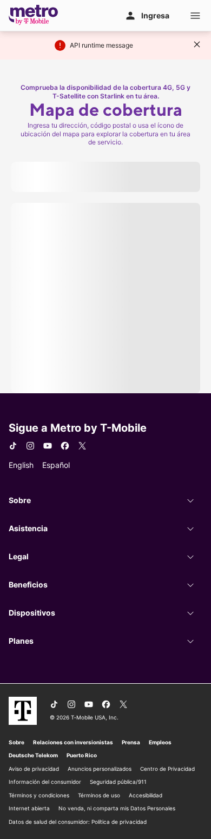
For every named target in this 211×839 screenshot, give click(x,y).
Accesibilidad (145, 795)
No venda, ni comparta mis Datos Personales (116, 808)
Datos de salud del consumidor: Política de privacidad (78, 821)
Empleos (160, 742)
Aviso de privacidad (34, 768)
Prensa (131, 742)
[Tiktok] (13, 445)
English (21, 465)
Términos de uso (99, 795)
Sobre (16, 742)
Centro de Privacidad (167, 768)
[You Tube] (47, 445)
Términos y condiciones (39, 795)
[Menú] (195, 15)
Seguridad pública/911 (118, 781)
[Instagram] (30, 445)
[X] (82, 445)
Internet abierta (29, 808)
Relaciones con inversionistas (73, 742)
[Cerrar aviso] (197, 44)
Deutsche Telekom (33, 755)
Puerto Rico (82, 755)
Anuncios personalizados (99, 768)
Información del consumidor (45, 781)
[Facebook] (65, 445)
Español (56, 465)
